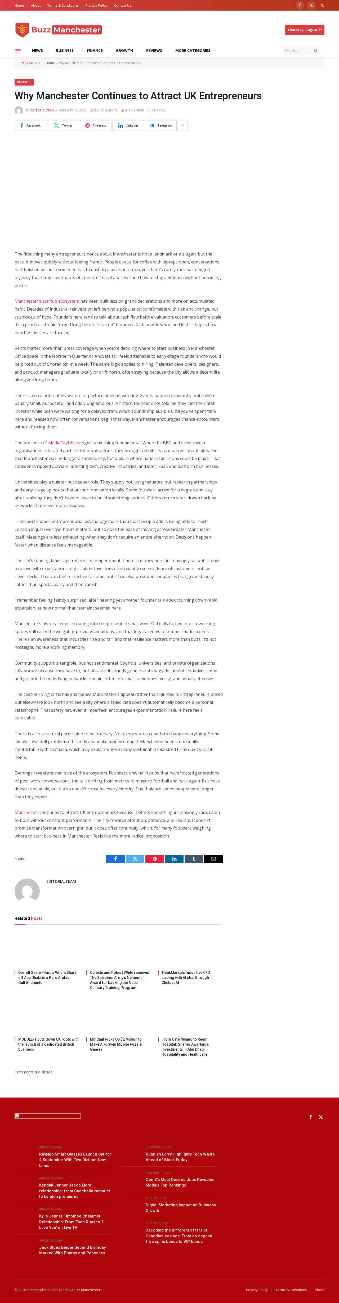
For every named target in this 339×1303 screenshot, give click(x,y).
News (37, 50)
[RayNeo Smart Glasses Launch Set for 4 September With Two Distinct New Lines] (24, 1153)
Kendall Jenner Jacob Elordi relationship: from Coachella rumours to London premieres (74, 1191)
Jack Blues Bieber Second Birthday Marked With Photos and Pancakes (72, 1250)
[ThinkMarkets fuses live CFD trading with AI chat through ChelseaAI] (190, 949)
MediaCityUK (61, 443)
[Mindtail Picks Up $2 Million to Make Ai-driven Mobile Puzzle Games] (118, 1015)
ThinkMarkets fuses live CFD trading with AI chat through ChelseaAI (186, 977)
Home (19, 5)
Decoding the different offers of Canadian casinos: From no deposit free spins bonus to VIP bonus (179, 1236)
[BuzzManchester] (77, 30)
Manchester (26, 812)
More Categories (192, 50)
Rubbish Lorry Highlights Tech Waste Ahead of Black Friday (180, 1157)
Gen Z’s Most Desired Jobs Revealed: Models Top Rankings (181, 1182)
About (36, 5)
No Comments (106, 110)
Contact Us (122, 5)
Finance (95, 50)
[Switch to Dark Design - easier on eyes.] (322, 5)
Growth (124, 50)
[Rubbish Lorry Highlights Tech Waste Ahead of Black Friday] (131, 1153)
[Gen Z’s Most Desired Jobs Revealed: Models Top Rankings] (131, 1179)
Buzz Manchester (86, 1289)
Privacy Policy (96, 5)
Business (65, 50)
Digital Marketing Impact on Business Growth (181, 1208)
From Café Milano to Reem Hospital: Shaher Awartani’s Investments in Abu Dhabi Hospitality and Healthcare (185, 1046)
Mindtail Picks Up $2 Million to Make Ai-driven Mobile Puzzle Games (116, 1044)
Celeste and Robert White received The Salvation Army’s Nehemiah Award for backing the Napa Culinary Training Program (119, 980)
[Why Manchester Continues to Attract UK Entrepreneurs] (119, 190)
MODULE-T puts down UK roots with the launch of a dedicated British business (48, 1044)
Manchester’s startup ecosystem (47, 301)
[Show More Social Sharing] (182, 125)
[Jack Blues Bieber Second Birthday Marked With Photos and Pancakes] (24, 1246)
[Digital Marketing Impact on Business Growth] (131, 1204)
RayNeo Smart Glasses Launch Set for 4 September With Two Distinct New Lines (75, 1160)
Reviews (154, 50)
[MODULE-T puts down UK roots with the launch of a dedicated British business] (47, 1015)
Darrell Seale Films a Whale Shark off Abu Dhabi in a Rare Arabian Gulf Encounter (47, 977)
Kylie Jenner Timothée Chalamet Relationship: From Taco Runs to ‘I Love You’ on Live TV (71, 1222)
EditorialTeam (43, 110)
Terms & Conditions (63, 5)
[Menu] (18, 50)
